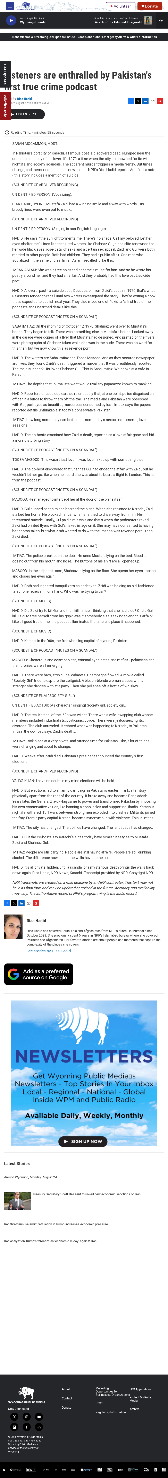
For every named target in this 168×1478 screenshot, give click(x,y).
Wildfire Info (5, 106)
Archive (135, 1409)
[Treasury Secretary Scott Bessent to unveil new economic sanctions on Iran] (17, 1201)
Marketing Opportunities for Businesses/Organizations (111, 1391)
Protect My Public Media (141, 1399)
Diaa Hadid (24, 99)
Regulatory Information (111, 1412)
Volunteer (122, 6)
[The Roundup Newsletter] (84, 1072)
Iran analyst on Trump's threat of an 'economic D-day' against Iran (50, 1241)
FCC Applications (140, 1389)
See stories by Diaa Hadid (49, 950)
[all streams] (162, 20)
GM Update (5, 74)
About (66, 1389)
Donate (151, 6)
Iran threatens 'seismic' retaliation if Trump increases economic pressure (56, 1224)
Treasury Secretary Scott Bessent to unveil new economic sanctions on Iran (87, 1194)
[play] (11, 20)
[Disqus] (84, 1319)
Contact (67, 1398)
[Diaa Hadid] (13, 927)
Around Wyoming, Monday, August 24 (30, 1177)
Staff (99, 1403)
